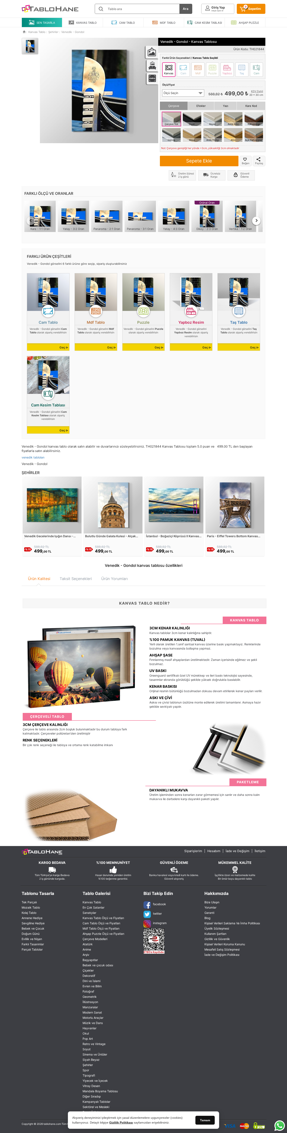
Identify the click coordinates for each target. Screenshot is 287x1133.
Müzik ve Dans (93, 1023)
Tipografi (89, 1075)
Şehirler (88, 1065)
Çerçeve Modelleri (95, 939)
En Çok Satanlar (93, 907)
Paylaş (259, 163)
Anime (87, 949)
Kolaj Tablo (29, 912)
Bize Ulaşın (211, 902)
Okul (86, 1033)
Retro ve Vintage (94, 1044)
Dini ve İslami (91, 981)
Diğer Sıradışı (92, 1096)
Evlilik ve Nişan (32, 939)
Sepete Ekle (199, 161)
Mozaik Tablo (31, 907)
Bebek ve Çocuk (33, 928)
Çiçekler (88, 970)
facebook (159, 904)
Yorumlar (210, 907)
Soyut (87, 1049)
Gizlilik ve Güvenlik (217, 939)
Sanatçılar (89, 912)
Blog (207, 918)
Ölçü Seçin (170, 93)
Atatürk (88, 944)
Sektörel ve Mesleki (96, 1107)
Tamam (205, 1120)
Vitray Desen (91, 1086)
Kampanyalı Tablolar (96, 1101)
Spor (86, 1070)
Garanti (209, 912)
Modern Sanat (92, 1012)
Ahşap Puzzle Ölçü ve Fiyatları (103, 933)
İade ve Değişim (237, 851)
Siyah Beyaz (91, 1059)
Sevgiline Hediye (33, 923)
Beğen (245, 163)
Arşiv (86, 954)
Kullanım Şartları (215, 933)
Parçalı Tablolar (32, 949)
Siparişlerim (193, 851)
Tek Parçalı (29, 902)
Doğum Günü (30, 933)
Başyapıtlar (90, 960)
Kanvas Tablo (92, 902)
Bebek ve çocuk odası (98, 965)
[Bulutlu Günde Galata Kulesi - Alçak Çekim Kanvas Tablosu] (113, 504)
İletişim (260, 851)
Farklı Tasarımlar (33, 944)
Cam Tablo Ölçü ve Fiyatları (101, 923)
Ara (186, 9)
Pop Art (88, 1038)
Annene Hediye (32, 918)
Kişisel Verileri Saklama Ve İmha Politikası (232, 923)
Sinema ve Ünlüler (95, 1054)
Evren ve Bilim (92, 986)
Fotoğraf (88, 991)
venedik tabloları (33, 457)
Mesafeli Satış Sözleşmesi (222, 949)
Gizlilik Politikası (121, 1122)
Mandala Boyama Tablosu (100, 1091)
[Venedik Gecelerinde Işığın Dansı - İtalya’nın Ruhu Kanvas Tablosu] (52, 504)
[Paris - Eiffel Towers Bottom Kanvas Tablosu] (234, 504)
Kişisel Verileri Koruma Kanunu (224, 944)
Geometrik (90, 996)
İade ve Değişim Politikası (221, 954)
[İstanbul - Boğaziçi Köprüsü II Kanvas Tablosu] (174, 504)
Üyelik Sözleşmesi (216, 928)
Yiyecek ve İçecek (95, 1080)
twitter (157, 913)
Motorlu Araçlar (93, 1017)
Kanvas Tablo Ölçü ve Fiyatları (103, 918)
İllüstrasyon (90, 1002)
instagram (160, 923)
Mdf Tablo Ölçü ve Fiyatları (101, 928)
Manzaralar (90, 1007)
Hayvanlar (89, 1028)
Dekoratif (89, 975)
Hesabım (213, 851)
